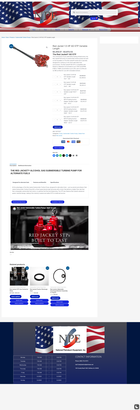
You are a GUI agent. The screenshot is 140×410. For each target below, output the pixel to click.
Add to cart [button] (35, 296)
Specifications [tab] (54, 182)
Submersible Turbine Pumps (70, 133)
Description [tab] (13, 165)
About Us (57, 30)
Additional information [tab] (24, 165)
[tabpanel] (49, 191)
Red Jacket (59, 135)
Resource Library (103, 30)
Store (45, 30)
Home (34, 30)
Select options (15, 296)
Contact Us (71, 30)
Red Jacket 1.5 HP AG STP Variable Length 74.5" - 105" (70, 77)
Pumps (61, 133)
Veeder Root (81, 133)
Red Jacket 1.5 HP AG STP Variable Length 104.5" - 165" (70, 84)
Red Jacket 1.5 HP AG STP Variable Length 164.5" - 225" (71, 92)
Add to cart (57, 127)
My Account (85, 30)
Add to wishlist (58, 148)
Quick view (19, 300)
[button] (46, 47)
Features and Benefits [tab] (39, 182)
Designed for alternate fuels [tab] (21, 182)
